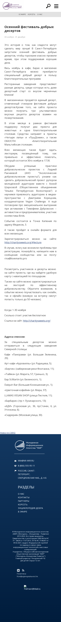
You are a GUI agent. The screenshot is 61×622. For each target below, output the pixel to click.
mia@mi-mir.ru (26, 460)
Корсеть (23, 504)
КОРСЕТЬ (31, 14)
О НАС (39, 14)
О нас (21, 493)
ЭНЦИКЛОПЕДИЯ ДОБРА (30, 508)
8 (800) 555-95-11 (26, 465)
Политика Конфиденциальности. (27, 575)
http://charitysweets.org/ (36, 320)
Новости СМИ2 (7, 432)
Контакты (23, 497)
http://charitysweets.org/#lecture (22, 242)
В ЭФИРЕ (22, 14)
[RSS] (23, 570)
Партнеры (23, 501)
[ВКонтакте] (18, 570)
